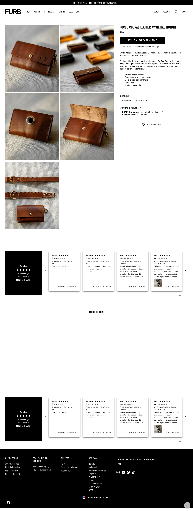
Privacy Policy (94, 476)
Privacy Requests (96, 483)
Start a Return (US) (41, 466)
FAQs (63, 463)
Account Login (67, 470)
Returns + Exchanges (69, 467)
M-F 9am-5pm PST (13, 474)
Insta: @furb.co (11, 470)
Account (166, 11)
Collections (74, 11)
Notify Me (23, 366)
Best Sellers (49, 11)
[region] (115, 271)
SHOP (28, 11)
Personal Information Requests (97, 472)
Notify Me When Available (142, 40)
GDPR (91, 490)
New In (37, 11)
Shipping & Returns (129, 107)
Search (156, 11)
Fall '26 (62, 11)
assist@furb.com (12, 463)
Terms (91, 480)
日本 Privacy (94, 486)
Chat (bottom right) (13, 467)
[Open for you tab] (8, 502)
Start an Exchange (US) (42, 469)
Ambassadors (94, 467)
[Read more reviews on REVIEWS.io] (24, 280)
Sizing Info (125, 95)
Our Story (92, 463)
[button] (45, 271)
